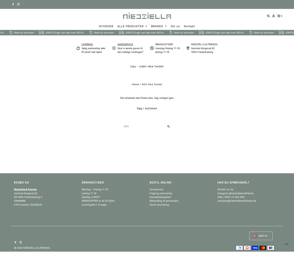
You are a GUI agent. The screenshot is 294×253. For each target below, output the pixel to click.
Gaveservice (156, 189)
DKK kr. (263, 235)
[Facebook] (13, 4)
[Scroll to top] (287, 244)
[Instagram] (18, 4)
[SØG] (268, 16)
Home (135, 84)
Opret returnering (159, 204)
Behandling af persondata (164, 200)
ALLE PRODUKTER (130, 26)
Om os (175, 26)
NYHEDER (106, 26)
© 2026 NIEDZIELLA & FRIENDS (32, 247)
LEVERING (87, 44)
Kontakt (189, 26)
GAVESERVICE (125, 44)
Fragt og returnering (161, 193)
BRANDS (157, 26)
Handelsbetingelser (160, 197)
